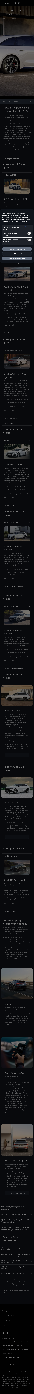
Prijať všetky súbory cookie (17, 249)
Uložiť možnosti (17, 254)
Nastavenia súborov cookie (17, 258)
